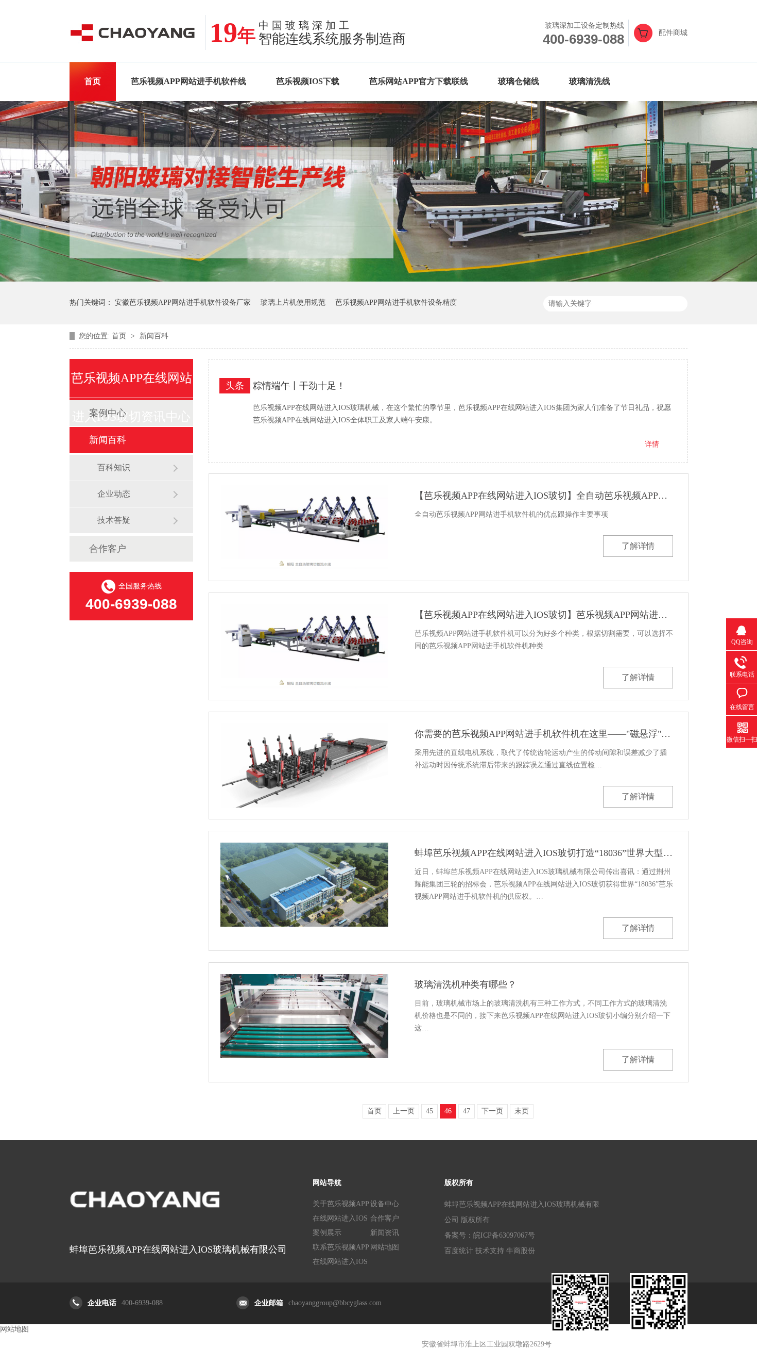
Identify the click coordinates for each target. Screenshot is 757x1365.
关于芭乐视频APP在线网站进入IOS (341, 1211)
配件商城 (673, 33)
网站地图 (384, 1247)
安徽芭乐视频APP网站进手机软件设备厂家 (183, 302)
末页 (521, 1111)
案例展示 (327, 1233)
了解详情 (638, 545)
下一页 (492, 1111)
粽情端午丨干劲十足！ (299, 386)
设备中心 (384, 1204)
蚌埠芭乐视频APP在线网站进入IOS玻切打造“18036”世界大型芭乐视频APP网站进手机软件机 (544, 853)
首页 (92, 81)
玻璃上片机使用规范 (293, 302)
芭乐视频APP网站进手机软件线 (188, 81)
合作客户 (107, 549)
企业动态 (113, 493)
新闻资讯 (384, 1233)
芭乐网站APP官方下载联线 (418, 81)
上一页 (404, 1111)
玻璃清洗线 (589, 81)
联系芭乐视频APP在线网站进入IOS (341, 1254)
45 (429, 1111)
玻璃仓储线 (518, 81)
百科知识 (113, 467)
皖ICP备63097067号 (504, 1235)
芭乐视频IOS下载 (307, 81)
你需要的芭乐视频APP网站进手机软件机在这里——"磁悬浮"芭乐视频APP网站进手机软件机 (544, 734)
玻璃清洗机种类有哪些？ (466, 984)
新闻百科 (154, 336)
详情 (652, 444)
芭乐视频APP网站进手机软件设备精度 (396, 302)
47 (466, 1111)
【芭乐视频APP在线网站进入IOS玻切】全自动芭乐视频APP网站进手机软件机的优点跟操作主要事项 (544, 495)
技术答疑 (113, 520)
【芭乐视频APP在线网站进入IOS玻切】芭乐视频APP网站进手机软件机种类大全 (544, 615)
